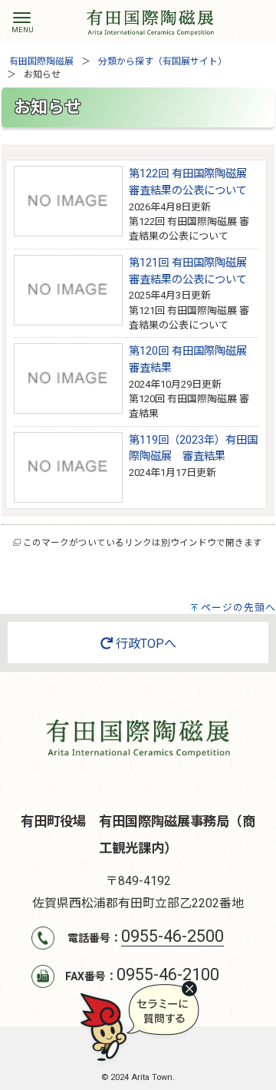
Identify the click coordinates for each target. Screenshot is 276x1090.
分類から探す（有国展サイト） (162, 61)
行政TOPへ (144, 643)
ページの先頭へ (238, 607)
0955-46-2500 (172, 936)
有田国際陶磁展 (41, 61)
